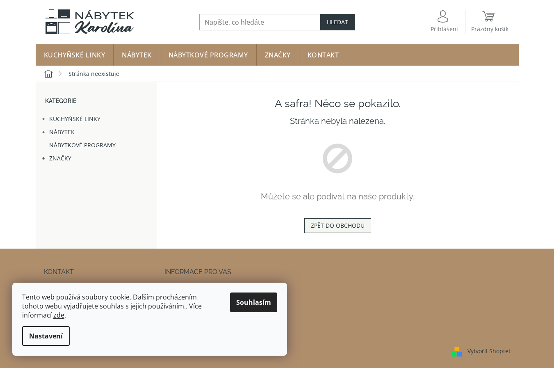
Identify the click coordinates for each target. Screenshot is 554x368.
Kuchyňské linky (74, 119)
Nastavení (46, 336)
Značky (60, 158)
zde (58, 315)
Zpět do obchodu (338, 225)
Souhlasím (253, 302)
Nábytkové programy (82, 145)
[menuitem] (75, 55)
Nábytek (62, 132)
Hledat (337, 22)
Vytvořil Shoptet (489, 350)
